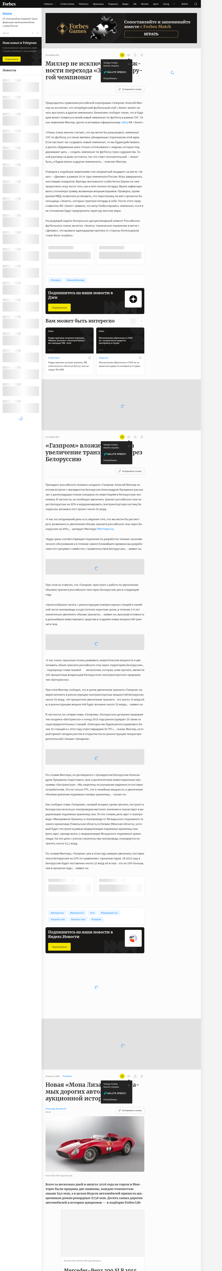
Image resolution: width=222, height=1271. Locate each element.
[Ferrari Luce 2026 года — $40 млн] (52, 1258)
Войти (185, 3)
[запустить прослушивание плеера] (128, 55)
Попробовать (110, 78)
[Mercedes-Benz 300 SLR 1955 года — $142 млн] (52, 1213)
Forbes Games (67, 3)
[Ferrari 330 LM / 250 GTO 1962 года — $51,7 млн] (52, 1232)
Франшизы (98, 3)
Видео (125, 3)
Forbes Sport (53, 357)
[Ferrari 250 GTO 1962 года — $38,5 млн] (52, 1266)
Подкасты (113, 3)
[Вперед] (149, 253)
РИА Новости (105, 528)
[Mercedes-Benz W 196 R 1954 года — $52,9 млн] (52, 1223)
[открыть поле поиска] (195, 3)
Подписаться (59, 307)
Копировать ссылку (132, 89)
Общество (103, 357)
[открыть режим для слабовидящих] (122, 55)
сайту (124, 122)
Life (135, 3)
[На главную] (9, 4)
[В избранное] (89, 247)
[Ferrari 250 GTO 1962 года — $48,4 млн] (52, 1241)
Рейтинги (83, 3)
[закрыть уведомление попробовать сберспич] (128, 64)
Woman (145, 3)
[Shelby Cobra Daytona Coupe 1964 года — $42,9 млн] (52, 1249)
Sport (155, 3)
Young (166, 3)
